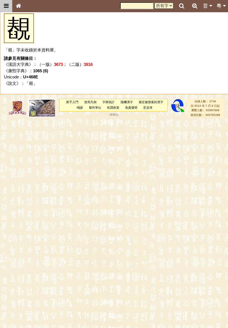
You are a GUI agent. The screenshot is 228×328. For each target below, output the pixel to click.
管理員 (114, 114)
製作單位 (95, 107)
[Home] (18, 6)
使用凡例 (90, 102)
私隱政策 (113, 107)
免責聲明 (131, 107)
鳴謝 (80, 107)
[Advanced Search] (195, 6)
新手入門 (72, 102)
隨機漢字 (127, 102)
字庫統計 (108, 102)
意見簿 (147, 107)
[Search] (181, 6)
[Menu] (6, 6)
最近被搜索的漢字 (151, 102)
